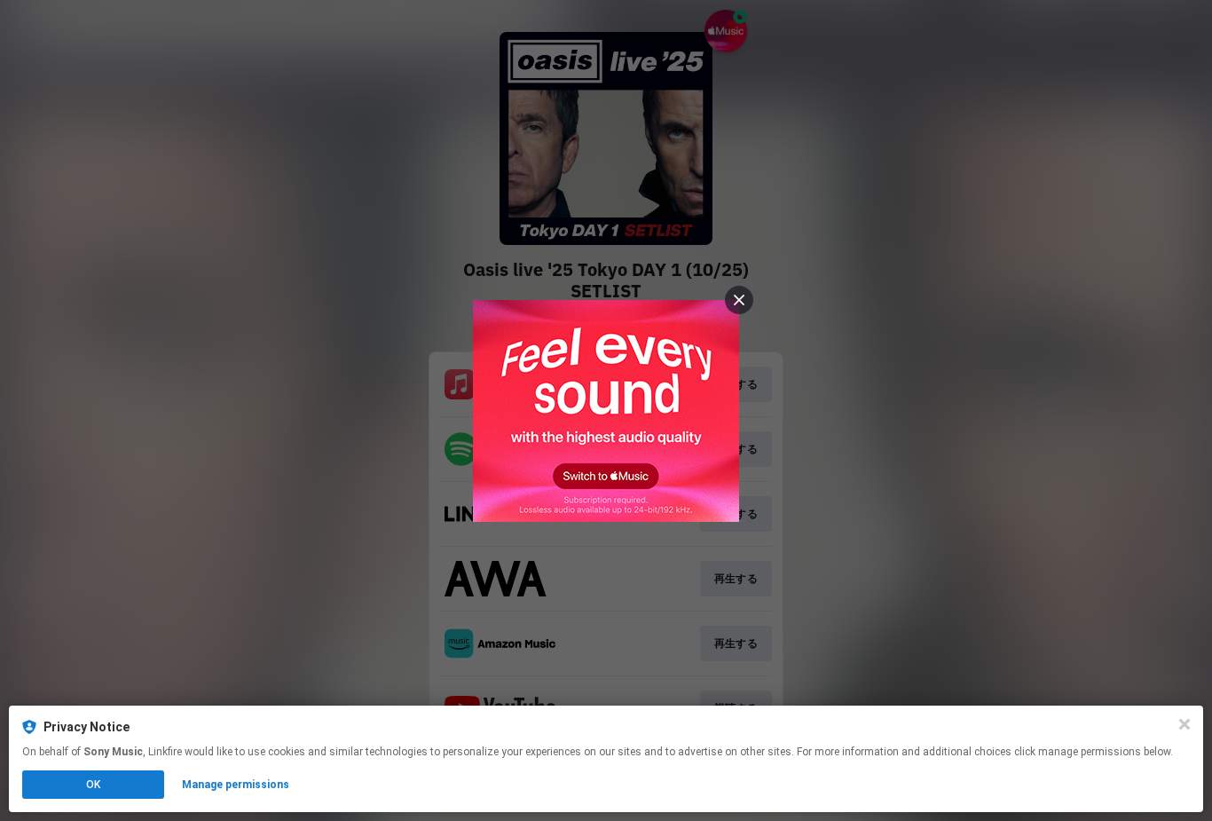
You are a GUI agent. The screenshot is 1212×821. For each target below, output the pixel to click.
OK (93, 784)
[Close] (1184, 724)
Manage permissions (235, 784)
